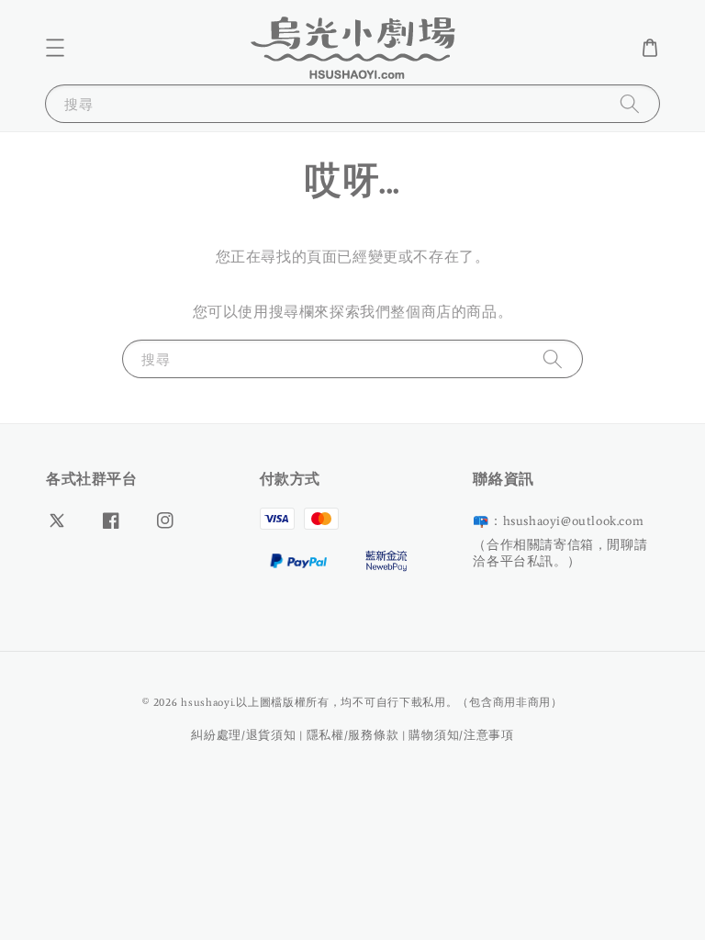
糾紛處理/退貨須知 (243, 735)
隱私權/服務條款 (353, 735)
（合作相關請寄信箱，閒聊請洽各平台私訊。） (560, 553)
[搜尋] (629, 103)
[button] (55, 48)
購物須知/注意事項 (460, 735)
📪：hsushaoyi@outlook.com (558, 521)
